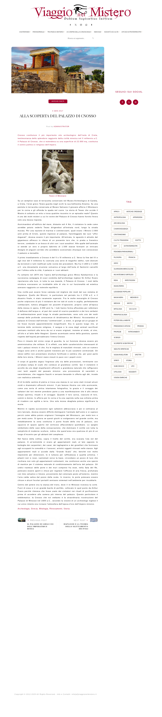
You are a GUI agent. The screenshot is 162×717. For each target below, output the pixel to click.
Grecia (34, 509)
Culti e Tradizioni (121, 240)
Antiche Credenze (134, 212)
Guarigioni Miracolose (123, 269)
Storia (67, 509)
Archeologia (24, 509)
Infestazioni (130, 280)
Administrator (61, 126)
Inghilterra (119, 286)
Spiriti (116, 360)
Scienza (117, 337)
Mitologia (43, 509)
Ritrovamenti (55, 509)
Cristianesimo (120, 234)
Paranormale (38, 32)
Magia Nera (118, 297)
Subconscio (119, 366)
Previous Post (40, 524)
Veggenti (132, 372)
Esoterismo (24, 32)
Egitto (138, 240)
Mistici (130, 303)
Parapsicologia (120, 315)
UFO (132, 366)
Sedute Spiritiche (121, 349)
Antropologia (120, 217)
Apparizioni (137, 217)
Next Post (76, 524)
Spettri (138, 355)
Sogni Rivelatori (121, 355)
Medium (117, 303)
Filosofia (118, 257)
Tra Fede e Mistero (55, 32)
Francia (132, 257)
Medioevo (134, 297)
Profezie (117, 332)
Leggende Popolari (122, 292)
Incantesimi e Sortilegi (123, 275)
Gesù (116, 263)
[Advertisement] (129, 64)
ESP (115, 246)
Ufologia (118, 372)
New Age (97, 32)
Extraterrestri (130, 246)
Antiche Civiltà (58, 101)
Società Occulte (111, 32)
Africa (116, 212)
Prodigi (140, 326)
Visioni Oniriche (120, 377)
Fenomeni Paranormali (123, 252)
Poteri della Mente (122, 320)
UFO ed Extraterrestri (131, 32)
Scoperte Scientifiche (123, 343)
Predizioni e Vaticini (122, 326)
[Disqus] (57, 568)
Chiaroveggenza (121, 229)
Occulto (132, 309)
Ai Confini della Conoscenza (79, 32)
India (116, 280)
